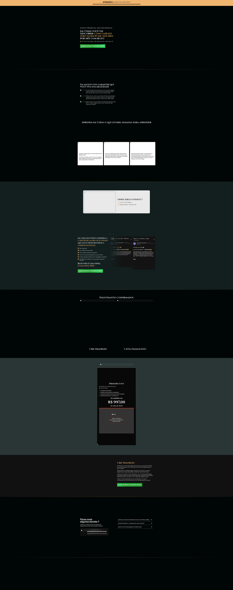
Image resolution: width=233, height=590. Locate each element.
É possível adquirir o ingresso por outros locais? (131, 523)
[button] (109, 234)
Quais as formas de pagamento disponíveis (130, 527)
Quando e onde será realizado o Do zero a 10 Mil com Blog (133, 519)
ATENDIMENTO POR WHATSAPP (97, 531)
